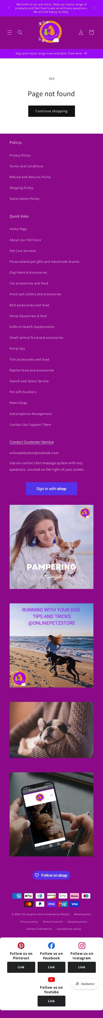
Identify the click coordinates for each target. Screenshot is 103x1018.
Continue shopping (51, 111)
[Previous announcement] (9, 8)
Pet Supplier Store (33, 914)
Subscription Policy (24, 198)
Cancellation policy (69, 929)
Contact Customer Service (32, 441)
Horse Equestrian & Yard (28, 316)
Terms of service (53, 921)
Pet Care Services (23, 251)
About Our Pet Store (25, 240)
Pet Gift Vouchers (23, 392)
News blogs (18, 402)
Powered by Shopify (57, 914)
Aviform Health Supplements (32, 327)
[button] (9, 32)
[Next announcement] (94, 8)
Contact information (39, 929)
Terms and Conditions (27, 166)
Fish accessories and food (29, 359)
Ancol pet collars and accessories (35, 294)
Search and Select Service (29, 381)
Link (21, 967)
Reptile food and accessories (32, 370)
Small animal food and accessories (36, 337)
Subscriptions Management (31, 414)
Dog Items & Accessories (28, 272)
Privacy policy (29, 921)
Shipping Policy (21, 188)
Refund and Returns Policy (30, 177)
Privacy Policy (20, 155)
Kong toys (17, 348)
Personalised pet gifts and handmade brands (45, 261)
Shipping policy (77, 921)
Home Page (18, 229)
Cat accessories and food (29, 283)
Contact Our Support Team (30, 424)
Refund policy (82, 914)
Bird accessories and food (29, 305)
